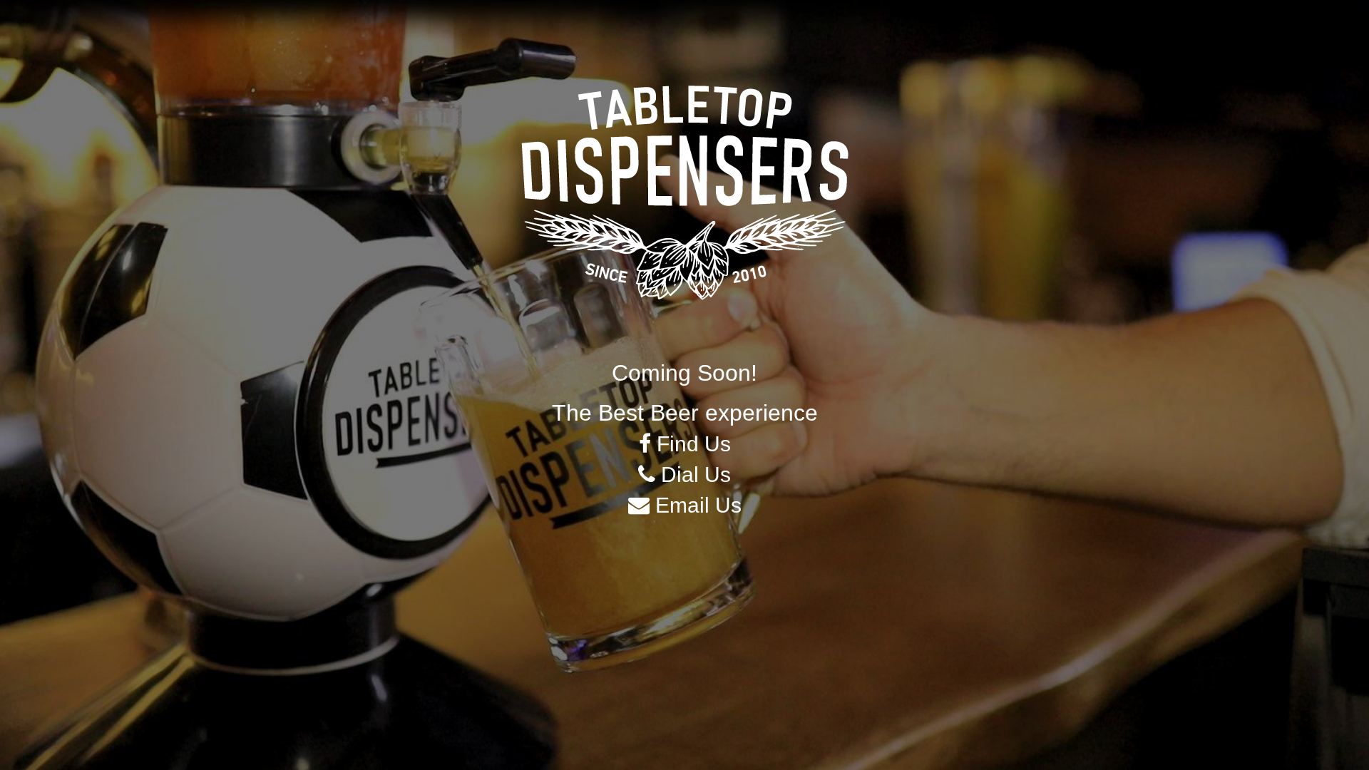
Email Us (696, 505)
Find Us (691, 444)
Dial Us (693, 474)
